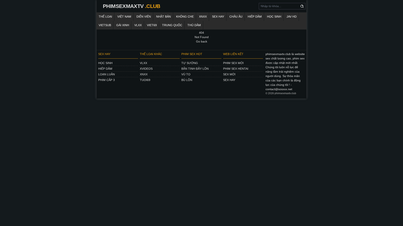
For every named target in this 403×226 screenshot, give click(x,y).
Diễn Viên (143, 16)
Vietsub (105, 25)
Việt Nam (124, 16)
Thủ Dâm (194, 25)
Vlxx (143, 63)
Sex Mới (229, 74)
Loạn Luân (106, 74)
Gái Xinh (122, 25)
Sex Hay (218, 16)
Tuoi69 (145, 80)
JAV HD (292, 16)
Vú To (185, 74)
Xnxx (144, 74)
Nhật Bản (163, 16)
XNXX (203, 16)
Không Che (185, 16)
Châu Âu (235, 16)
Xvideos (146, 68)
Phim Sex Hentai (235, 68)
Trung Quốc (172, 25)
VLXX (138, 25)
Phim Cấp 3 (106, 80)
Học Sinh (274, 16)
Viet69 (152, 25)
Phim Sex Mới (233, 63)
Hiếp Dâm (255, 16)
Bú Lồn (186, 80)
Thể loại (105, 16)
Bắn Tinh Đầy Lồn (195, 68)
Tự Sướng (189, 63)
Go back (201, 41)
